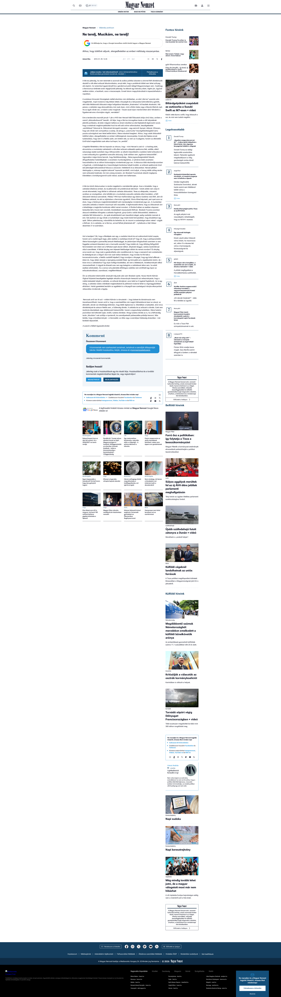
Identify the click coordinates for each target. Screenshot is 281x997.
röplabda (169, 877)
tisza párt (177, 205)
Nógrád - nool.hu (211, 982)
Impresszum (72, 954)
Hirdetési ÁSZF (171, 954)
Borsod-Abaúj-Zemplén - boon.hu (141, 985)
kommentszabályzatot (140, 350)
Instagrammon (107, 400)
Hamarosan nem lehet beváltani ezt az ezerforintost (152, 512)
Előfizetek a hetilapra (180, 399)
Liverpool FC (178, 334)
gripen (176, 259)
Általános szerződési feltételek (150, 954)
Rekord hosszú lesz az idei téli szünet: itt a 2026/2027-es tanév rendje (90, 441)
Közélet (155, 971)
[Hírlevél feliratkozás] (159, 395)
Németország (170, 620)
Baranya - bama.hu (136, 979)
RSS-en (131, 400)
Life (125, 435)
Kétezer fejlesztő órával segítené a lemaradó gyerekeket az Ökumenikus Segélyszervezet (132, 514)
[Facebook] (151, 398)
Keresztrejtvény (171, 815)
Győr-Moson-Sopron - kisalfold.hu (178, 982)
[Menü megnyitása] (208, 5)
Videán (115, 400)
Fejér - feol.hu (172, 979)
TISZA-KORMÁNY (157, 12)
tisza (167, 563)
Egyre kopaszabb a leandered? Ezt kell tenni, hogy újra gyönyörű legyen (91, 482)
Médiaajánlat (86, 954)
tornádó (168, 709)
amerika (172, 768)
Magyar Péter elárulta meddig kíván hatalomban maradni (112, 512)
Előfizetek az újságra (173, 946)
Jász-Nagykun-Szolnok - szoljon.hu (216, 976)
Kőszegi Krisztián (180, 229)
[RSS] (159, 401)
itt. (125, 74)
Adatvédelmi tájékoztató (104, 954)
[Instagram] (155, 398)
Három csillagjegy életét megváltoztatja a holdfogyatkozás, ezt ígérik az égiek (132, 482)
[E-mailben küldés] (152, 59)
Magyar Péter (170, 432)
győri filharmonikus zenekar (176, 64)
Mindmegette (87, 435)
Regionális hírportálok (139, 971)
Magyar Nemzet (89, 28)
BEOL (146, 507)
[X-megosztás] (157, 59)
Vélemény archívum (106, 28)
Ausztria (168, 671)
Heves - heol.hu (173, 988)
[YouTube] (155, 401)
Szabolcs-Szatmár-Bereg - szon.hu (216, 988)
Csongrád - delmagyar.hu (138, 988)
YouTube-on (123, 400)
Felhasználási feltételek (126, 954)
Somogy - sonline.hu (212, 985)
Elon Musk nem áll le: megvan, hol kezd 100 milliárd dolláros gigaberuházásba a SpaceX (90, 514)
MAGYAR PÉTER (139, 12)
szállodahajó (170, 525)
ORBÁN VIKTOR (123, 12)
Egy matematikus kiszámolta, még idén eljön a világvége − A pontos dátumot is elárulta (131, 442)
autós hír (168, 100)
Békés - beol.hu (135, 982)
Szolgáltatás (199, 971)
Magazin (177, 971)
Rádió (211, 971)
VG (104, 435)
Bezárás (252, 994)
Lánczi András (172, 765)
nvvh (167, 478)
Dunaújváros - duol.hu (175, 976)
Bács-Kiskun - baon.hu (137, 976)
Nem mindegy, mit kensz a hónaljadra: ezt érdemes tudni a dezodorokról (153, 482)
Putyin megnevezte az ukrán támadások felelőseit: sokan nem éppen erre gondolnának (153, 441)
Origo (146, 435)
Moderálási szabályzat (189, 954)
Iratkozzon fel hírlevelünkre (95, 397)
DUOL (126, 507)
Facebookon (128, 397)
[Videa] (151, 401)
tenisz (168, 51)
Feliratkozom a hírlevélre (152, 73)
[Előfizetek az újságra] (196, 6)
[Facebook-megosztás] (161, 59)
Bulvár (188, 971)
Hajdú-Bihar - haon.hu (175, 985)
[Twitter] (159, 398)
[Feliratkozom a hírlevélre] (80, 6)
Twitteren (138, 397)
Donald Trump (171, 37)
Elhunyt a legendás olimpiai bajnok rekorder (111, 480)
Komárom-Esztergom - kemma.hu (216, 979)
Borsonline (127, 476)
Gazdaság (166, 971)
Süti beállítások (207, 954)
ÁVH (175, 283)
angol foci (177, 170)
